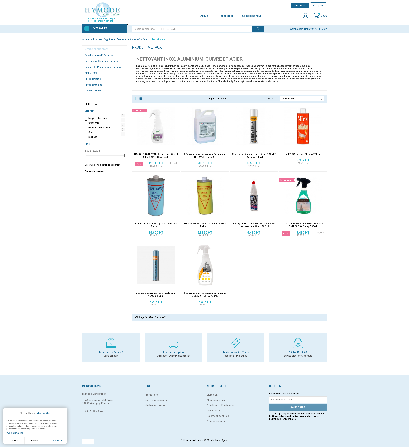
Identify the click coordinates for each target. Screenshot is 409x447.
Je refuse (14, 440)
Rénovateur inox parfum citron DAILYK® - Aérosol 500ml (254, 155)
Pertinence (302, 99)
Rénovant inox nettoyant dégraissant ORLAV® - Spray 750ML (205, 294)
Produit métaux (93, 79)
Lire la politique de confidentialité (294, 417)
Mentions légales (217, 400)
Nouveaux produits (156, 400)
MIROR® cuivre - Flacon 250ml (303, 154)
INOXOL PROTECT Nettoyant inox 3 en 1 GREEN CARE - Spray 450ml (156, 155)
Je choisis (35, 440)
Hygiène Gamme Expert (105, 127)
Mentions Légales (219, 440)
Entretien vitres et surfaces (99, 55)
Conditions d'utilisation (221, 405)
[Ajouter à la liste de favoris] (177, 148)
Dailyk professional (105, 118)
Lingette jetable (93, 90)
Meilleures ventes (155, 405)
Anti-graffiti (91, 73)
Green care (105, 123)
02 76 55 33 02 (94, 410)
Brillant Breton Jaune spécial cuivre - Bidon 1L (205, 225)
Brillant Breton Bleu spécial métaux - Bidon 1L (156, 225)
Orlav (105, 132)
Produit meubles (93, 84)
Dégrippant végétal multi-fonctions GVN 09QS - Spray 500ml (303, 225)
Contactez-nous (252, 15)
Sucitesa (105, 137)
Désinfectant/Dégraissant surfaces (103, 67)
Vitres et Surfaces (96, 49)
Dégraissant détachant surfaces (102, 61)
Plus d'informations (14, 433)
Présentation (226, 15)
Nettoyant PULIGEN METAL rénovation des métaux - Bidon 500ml (254, 225)
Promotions (152, 394)
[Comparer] (177, 134)
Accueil (204, 15)
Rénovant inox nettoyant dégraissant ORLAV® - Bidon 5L (205, 155)
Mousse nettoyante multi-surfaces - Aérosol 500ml (155, 294)
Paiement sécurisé (218, 415)
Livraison (212, 394)
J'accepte (56, 440)
